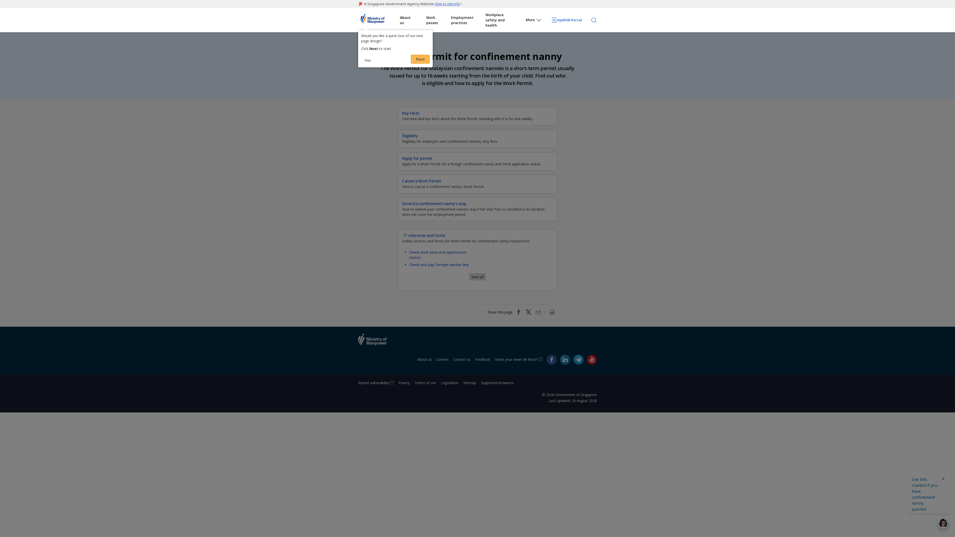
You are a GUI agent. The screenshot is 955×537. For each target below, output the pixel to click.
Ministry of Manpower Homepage (379, 20)
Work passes (432, 20)
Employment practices (462, 20)
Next (420, 59)
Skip (367, 60)
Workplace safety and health (495, 20)
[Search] (594, 20)
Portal (569, 20)
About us (405, 20)
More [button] (530, 19)
